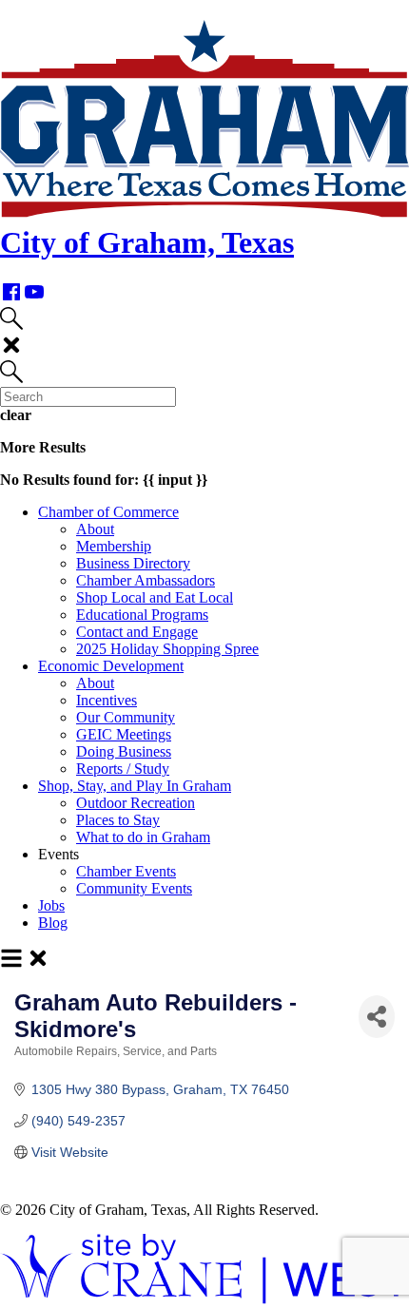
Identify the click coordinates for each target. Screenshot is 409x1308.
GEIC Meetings (123, 734)
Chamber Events (126, 871)
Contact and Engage (137, 632)
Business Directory (133, 563)
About (95, 529)
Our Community (125, 717)
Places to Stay (118, 820)
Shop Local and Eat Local (154, 597)
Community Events (134, 888)
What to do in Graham (143, 837)
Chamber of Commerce (108, 512)
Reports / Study (122, 768)
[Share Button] (377, 1016)
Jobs (51, 905)
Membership (113, 546)
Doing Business (123, 751)
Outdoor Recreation (135, 803)
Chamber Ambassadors (145, 580)
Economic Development (111, 666)
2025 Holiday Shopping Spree (167, 649)
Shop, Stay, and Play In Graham (134, 786)
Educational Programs (142, 614)
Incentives (106, 700)
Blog (53, 922)
